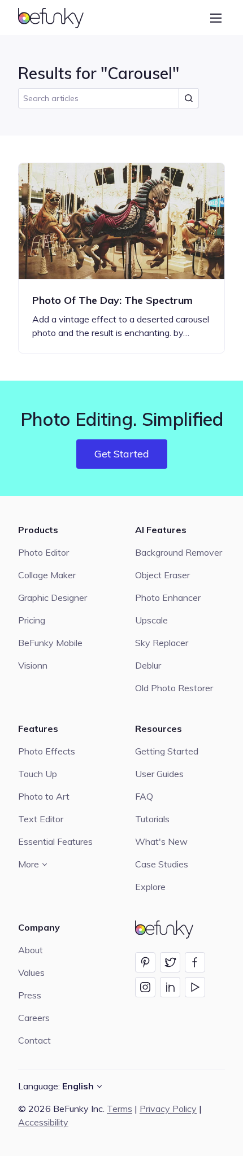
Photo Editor (43, 552)
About (30, 950)
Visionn (32, 665)
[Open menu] (216, 18)
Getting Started (166, 751)
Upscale (151, 620)
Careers (34, 1017)
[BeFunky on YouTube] (195, 987)
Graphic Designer (52, 597)
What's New (161, 841)
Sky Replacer (161, 642)
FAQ (144, 796)
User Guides (159, 773)
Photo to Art (44, 796)
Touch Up (37, 773)
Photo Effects (46, 751)
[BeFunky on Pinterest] (145, 962)
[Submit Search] (189, 98)
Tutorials (152, 819)
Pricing (31, 620)
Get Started (121, 453)
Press (29, 995)
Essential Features (55, 841)
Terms (119, 1108)
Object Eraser (162, 575)
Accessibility (43, 1122)
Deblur (148, 665)
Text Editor (40, 819)
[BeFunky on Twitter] (170, 962)
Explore (150, 886)
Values (31, 972)
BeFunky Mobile (50, 642)
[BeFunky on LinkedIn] (170, 987)
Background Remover (178, 552)
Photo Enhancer (168, 597)
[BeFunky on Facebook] (195, 962)
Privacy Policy (168, 1108)
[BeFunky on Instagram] (145, 987)
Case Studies (161, 864)
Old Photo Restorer (174, 687)
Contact (34, 1040)
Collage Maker (47, 575)
